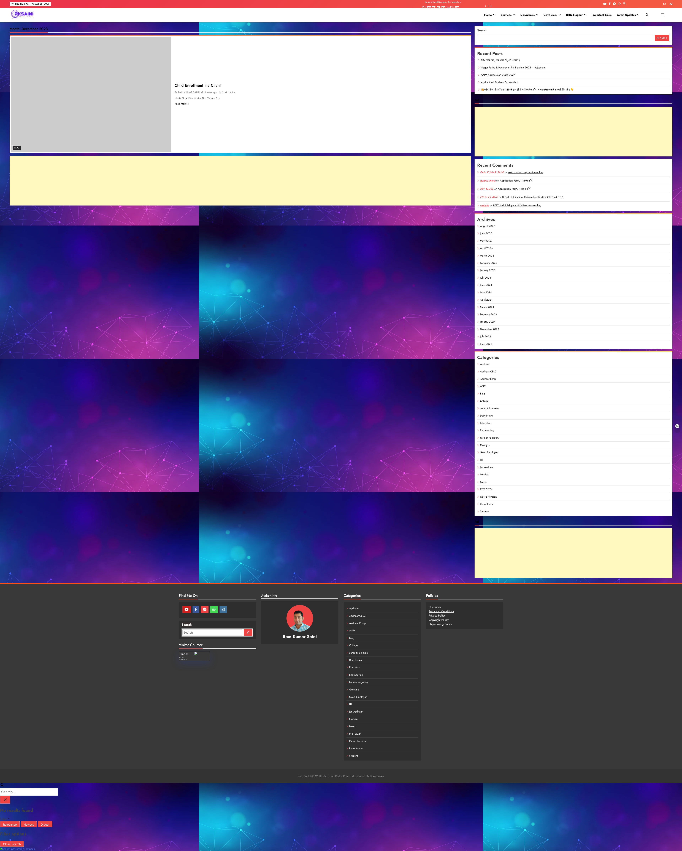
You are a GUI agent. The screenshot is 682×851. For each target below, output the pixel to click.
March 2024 (487, 307)
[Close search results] (5, 800)
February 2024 (488, 314)
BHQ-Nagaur (574, 15)
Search (482, 30)
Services (506, 15)
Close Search (12, 844)
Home (488, 15)
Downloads (527, 15)
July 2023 (485, 336)
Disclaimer (435, 607)
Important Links (601, 15)
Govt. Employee (489, 452)
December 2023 (489, 329)
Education (485, 423)
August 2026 (487, 226)
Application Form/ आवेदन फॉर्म (516, 181)
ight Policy (442, 620)
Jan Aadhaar (487, 467)
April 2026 (486, 248)
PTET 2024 (486, 489)
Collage (484, 401)
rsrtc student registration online (525, 172)
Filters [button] (8, 819)
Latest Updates (626, 15)
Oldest (45, 824)
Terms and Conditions (441, 611)
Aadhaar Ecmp (488, 379)
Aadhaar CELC (488, 372)
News (483, 482)
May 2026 (486, 241)
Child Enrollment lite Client (198, 85)
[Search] (248, 632)
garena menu (488, 180)
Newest (29, 824)
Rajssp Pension (488, 497)
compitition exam (489, 408)
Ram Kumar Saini (300, 636)
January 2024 (487, 322)
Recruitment (487, 504)
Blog (16, 147)
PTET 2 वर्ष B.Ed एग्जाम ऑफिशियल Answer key (517, 205)
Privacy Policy (437, 615)
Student (484, 511)
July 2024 (485, 278)
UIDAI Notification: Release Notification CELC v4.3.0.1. (533, 197)
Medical (484, 474)
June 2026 (486, 233)
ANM (483, 386)
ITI (481, 460)
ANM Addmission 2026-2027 (498, 75)
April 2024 (486, 300)
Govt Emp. (550, 15)
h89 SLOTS (487, 189)
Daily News (486, 416)
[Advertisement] (240, 181)
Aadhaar (484, 364)
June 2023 (486, 344)
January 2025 (487, 270)
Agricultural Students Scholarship (499, 82)
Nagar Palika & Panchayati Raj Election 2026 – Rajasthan (430, 4)
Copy (432, 620)
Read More (181, 103)
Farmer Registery (489, 438)
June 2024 (486, 285)
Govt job (485, 445)
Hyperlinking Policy (440, 624)
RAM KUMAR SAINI (189, 92)
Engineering (487, 430)
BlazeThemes (377, 776)
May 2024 (486, 292)
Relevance (10, 824)
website (484, 205)
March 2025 (487, 256)
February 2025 (488, 263)
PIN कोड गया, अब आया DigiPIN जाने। (500, 60)
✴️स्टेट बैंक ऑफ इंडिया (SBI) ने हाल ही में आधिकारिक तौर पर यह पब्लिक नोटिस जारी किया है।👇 (527, 90)
